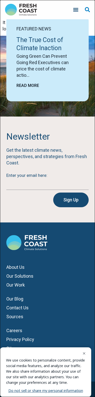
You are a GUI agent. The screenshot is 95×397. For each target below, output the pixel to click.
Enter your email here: (26, 175)
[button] (75, 10)
